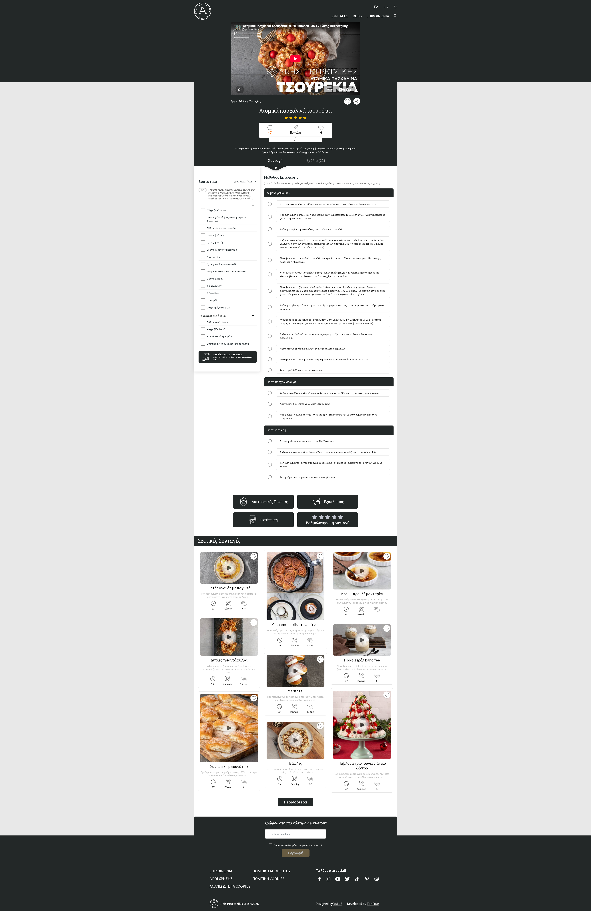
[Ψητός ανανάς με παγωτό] (229, 568)
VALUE (337, 903)
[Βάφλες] (295, 740)
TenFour (373, 903)
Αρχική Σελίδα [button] (238, 101)
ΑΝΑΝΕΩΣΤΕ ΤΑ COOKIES (230, 886)
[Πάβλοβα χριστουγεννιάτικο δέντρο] (362, 725)
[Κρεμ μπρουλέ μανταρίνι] (362, 570)
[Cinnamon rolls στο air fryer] (295, 586)
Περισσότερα (295, 802)
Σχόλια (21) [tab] (315, 160)
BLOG (357, 15)
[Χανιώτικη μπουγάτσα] (229, 728)
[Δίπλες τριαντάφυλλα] (229, 637)
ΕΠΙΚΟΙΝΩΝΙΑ (377, 15)
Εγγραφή (295, 852)
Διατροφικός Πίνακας (270, 501)
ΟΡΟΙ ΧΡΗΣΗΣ (221, 878)
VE (296, 139)
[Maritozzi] (295, 671)
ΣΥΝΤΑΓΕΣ (339, 15)
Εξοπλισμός (334, 501)
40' (270, 132)
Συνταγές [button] (254, 101)
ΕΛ (376, 6)
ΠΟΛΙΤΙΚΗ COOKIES (269, 878)
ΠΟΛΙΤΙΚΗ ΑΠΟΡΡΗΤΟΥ (271, 870)
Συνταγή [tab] (275, 160)
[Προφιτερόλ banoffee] (362, 640)
